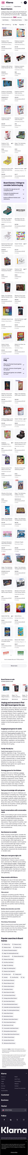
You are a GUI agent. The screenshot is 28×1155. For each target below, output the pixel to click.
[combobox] (22, 24)
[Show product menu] (25, 9)
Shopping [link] (8, 6)
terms (9, 1048)
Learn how (19, 17)
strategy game (8, 867)
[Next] (24, 20)
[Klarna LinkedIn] (11, 1120)
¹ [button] (6, 48)
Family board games (7, 751)
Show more (24, 14)
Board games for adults (14, 733)
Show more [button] (14, 666)
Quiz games (4, 793)
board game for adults (10, 863)
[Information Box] (10, 25)
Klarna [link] (2, 6)
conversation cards (10, 816)
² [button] (4, 73)
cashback (6, 887)
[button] (12, 143)
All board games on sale (7, 681)
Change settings (14, 1152)
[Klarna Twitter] (17, 1120)
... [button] (12, 6)
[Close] (26, 1141)
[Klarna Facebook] (4, 1120)
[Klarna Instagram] (24, 1120)
